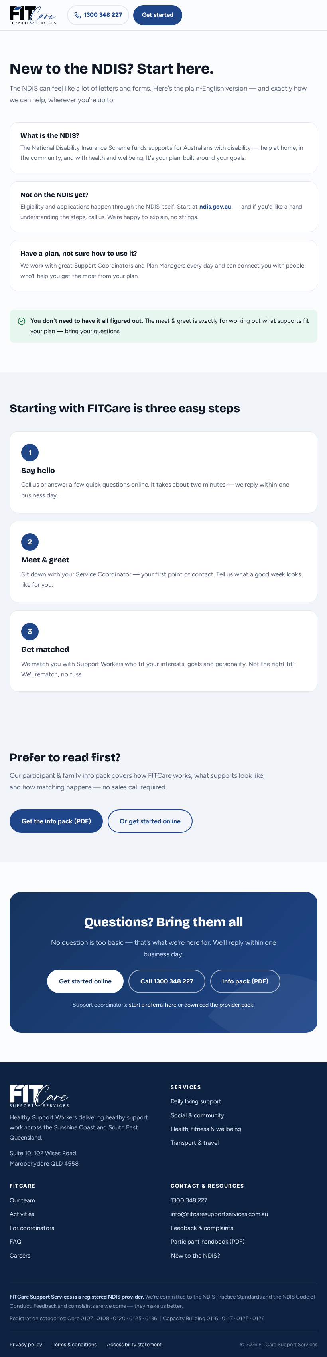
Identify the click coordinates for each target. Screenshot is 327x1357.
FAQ (16, 1241)
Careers (20, 1255)
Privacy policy (26, 1344)
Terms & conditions (75, 1344)
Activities (22, 1214)
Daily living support (196, 1101)
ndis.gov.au (215, 206)
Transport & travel (195, 1142)
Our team (22, 1200)
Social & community (197, 1115)
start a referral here (153, 1004)
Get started (157, 14)
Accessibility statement (134, 1344)
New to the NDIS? (195, 1255)
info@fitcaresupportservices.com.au (219, 1214)
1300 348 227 (103, 14)
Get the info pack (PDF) (56, 821)
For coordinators (32, 1228)
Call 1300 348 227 (166, 981)
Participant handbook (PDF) (207, 1241)
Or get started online (150, 821)
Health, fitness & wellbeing (206, 1128)
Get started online (85, 981)
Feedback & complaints (202, 1228)
